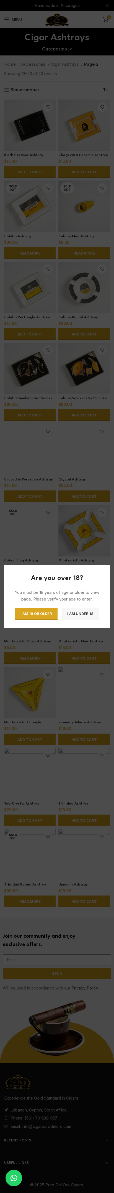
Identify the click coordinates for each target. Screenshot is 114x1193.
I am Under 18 (80, 613)
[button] (14, 1178)
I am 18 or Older (36, 613)
